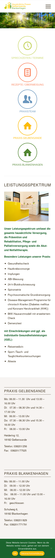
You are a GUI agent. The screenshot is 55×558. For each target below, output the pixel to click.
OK (15, 553)
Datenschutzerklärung (32, 553)
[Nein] (51, 548)
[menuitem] (46, 6)
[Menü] (46, 6)
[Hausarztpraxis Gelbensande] (23, 6)
